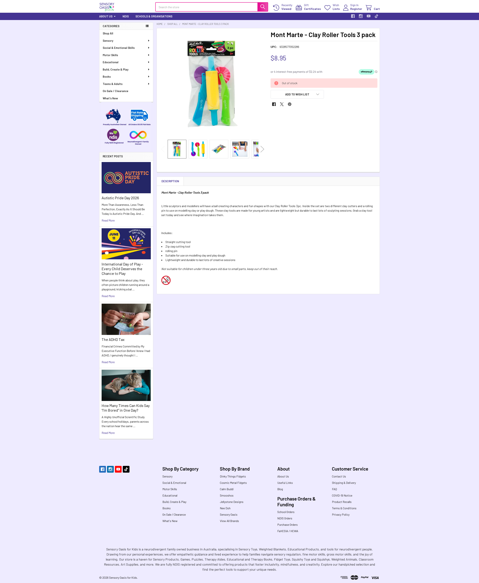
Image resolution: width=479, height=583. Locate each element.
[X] (281, 104)
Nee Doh (225, 508)
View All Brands (229, 521)
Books (107, 76)
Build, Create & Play (115, 69)
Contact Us (339, 476)
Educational (110, 62)
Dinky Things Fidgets (233, 476)
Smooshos (227, 495)
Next (262, 149)
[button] (297, 94)
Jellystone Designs (231, 501)
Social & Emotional (174, 482)
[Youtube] (368, 16)
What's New (110, 98)
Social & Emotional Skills (119, 47)
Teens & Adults (113, 84)
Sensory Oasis (228, 514)
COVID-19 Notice (342, 495)
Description (170, 181)
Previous (163, 149)
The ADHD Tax (113, 339)
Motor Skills (110, 55)
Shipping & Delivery (344, 482)
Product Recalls (342, 501)
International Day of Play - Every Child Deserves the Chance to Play (122, 269)
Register (356, 8)
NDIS (126, 16)
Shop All (108, 33)
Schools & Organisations (153, 16)
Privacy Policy (341, 514)
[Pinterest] (289, 104)
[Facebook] (353, 16)
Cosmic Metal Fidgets (233, 482)
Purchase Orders (287, 524)
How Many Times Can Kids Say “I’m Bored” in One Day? (126, 407)
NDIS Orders (284, 518)
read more (108, 220)
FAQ (334, 489)
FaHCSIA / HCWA (287, 531)
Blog (280, 489)
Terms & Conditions (344, 508)
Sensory (108, 40)
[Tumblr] (376, 16)
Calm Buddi (227, 489)
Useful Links (285, 482)
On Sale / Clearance (115, 91)
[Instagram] (360, 16)
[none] (212, 84)
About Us (105, 16)
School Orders (286, 512)
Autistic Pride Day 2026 (120, 198)
